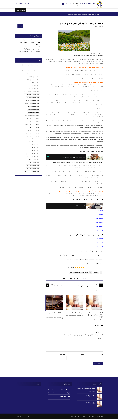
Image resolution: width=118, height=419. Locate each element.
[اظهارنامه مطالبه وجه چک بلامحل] (99, 404)
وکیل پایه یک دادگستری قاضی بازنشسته (31, 139)
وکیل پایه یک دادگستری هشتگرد (33, 147)
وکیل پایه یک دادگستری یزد (34, 162)
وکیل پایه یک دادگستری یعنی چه (33, 165)
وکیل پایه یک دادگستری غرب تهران (32, 133)
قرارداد (100, 319)
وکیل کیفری (27, 171)
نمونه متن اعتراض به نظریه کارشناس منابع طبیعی (79, 272)
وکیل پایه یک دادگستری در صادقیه (32, 121)
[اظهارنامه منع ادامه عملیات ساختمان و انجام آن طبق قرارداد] (99, 390)
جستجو (20, 26)
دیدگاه (100, 339)
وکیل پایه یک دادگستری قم (34, 141)
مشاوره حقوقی (36, 70)
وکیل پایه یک (27, 82)
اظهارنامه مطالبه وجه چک (90, 395)
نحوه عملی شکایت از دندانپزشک (30, 40)
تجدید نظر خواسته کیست (32, 47)
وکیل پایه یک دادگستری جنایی (33, 109)
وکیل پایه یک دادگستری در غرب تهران (32, 124)
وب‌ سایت (62, 354)
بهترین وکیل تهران (35, 65)
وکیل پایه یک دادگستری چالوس (33, 153)
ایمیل (82, 354)
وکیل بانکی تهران (36, 73)
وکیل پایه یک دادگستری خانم (33, 112)
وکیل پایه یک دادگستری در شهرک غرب (32, 118)
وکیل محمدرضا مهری (35, 79)
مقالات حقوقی (73, 315)
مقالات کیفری (68, 315)
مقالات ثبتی (79, 315)
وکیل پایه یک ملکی (35, 171)
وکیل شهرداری (29, 76)
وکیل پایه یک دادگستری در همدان (32, 127)
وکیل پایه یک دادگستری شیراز (33, 130)
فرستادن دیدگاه (97, 364)
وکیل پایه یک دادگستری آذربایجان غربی (32, 88)
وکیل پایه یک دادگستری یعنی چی (33, 168)
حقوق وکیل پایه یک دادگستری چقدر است (31, 67)
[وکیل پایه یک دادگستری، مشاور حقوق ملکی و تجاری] (100, 4)
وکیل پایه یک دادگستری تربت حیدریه (32, 103)
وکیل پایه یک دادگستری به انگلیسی (32, 100)
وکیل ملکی (21, 79)
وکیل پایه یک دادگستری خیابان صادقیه (32, 115)
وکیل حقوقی (36, 76)
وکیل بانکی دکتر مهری (26, 73)
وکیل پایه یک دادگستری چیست (33, 156)
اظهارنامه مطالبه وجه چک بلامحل (89, 402)
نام (101, 354)
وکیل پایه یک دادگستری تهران (33, 106)
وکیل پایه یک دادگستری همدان (33, 150)
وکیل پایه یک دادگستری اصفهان (33, 97)
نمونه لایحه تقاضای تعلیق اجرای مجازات (28, 51)
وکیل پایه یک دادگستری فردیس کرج (32, 136)
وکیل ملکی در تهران (35, 82)
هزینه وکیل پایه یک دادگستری (25, 70)
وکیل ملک (27, 79)
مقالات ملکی (96, 272)
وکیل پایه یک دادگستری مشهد (33, 144)
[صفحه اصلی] (101, 14)
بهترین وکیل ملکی (26, 65)
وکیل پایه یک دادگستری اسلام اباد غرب (32, 94)
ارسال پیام (100, 235)
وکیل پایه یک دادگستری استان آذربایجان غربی (30, 91)
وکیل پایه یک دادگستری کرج (33, 159)
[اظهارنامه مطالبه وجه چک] (99, 397)
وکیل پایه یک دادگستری (34, 85)
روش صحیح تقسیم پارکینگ (31, 49)
